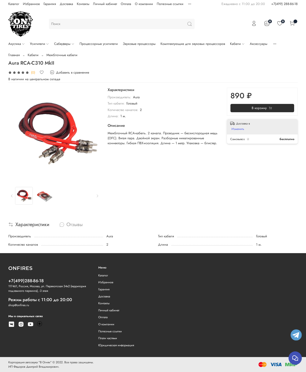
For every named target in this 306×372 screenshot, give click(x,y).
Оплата (126, 3)
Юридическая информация (116, 345)
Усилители (37, 43)
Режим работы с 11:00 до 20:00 (40, 300)
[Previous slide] (15, 134)
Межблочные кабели (61, 55)
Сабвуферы (62, 43)
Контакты (83, 3)
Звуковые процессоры (139, 43)
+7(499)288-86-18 (26, 281)
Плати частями (107, 338)
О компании (144, 3)
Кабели (235, 43)
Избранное (31, 3)
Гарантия (50, 3)
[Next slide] (94, 134)
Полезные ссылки (170, 3)
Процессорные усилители (99, 43)
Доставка (66, 3)
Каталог (13, 3)
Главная (14, 55)
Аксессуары (258, 43)
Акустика (14, 43)
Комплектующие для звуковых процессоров (192, 43)
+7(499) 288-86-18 (284, 3)
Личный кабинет (105, 3)
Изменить (237, 129)
